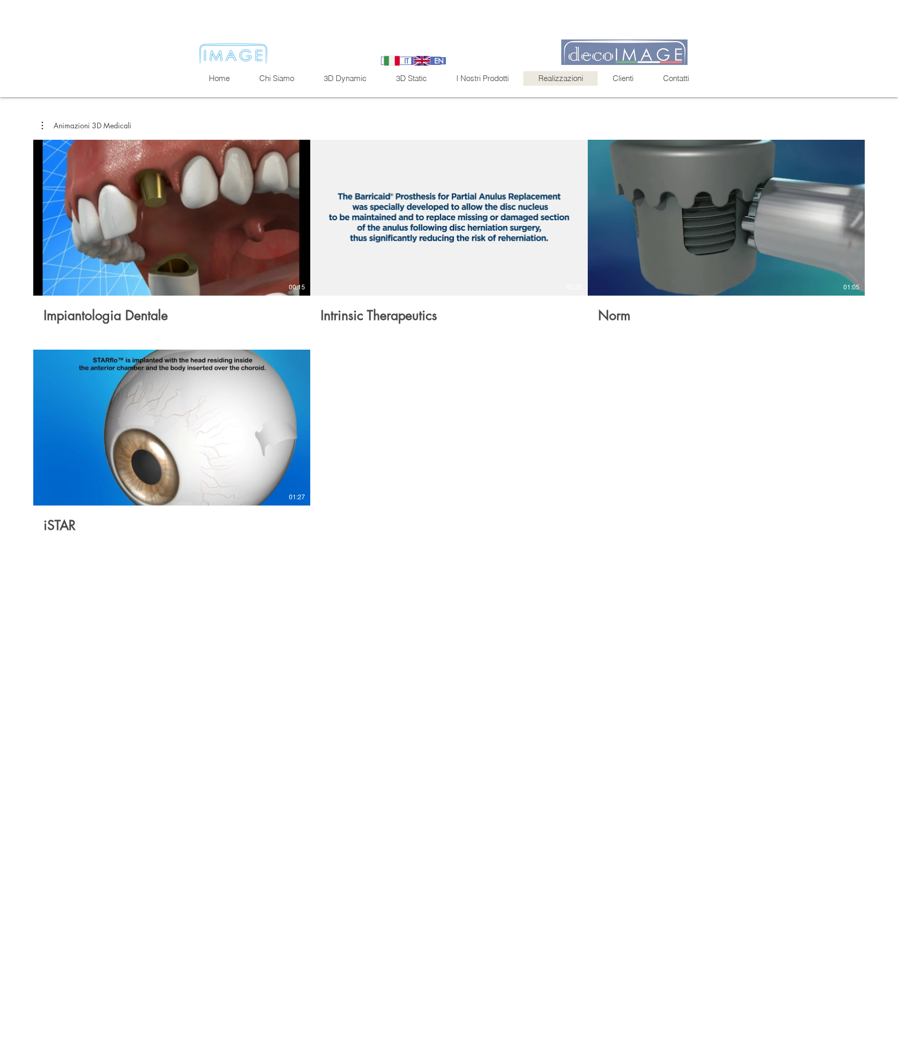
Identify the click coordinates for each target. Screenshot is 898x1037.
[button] (86, 126)
